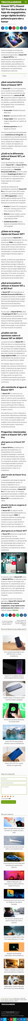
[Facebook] (2, 28)
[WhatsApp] (17, 28)
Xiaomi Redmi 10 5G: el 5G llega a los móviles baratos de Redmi (20, 623)
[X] (10, 28)
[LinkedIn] (25, 28)
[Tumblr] (21, 28)
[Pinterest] (14, 28)
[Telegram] (24, 1019)
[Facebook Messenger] (6, 28)
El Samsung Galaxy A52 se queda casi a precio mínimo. (7, 623)
